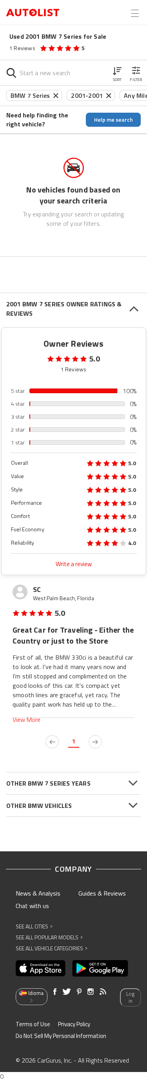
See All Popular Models (49, 937)
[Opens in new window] (40, 968)
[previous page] (52, 741)
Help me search (113, 119)
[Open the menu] (135, 13)
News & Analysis (38, 893)
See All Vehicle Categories (51, 948)
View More (26, 719)
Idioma (36, 993)
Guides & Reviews (102, 893)
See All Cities (34, 926)
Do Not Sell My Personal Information (61, 1035)
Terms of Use (33, 1024)
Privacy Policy (74, 1024)
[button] (117, 73)
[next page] (95, 741)
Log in (130, 997)
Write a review (74, 563)
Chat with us (32, 905)
